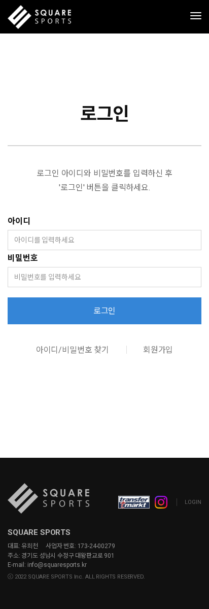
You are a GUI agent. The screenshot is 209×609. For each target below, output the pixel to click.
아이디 (19, 221)
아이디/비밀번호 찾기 (72, 350)
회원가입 (158, 350)
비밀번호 (23, 258)
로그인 (104, 311)
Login (193, 502)
